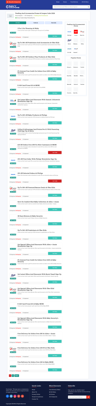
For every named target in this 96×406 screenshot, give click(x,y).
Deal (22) (53, 22)
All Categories (28, 15)
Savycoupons (19, 15)
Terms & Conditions (37, 396)
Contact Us (35, 399)
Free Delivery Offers (54, 389)
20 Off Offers (85, 2)
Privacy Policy (36, 394)
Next (16, 375)
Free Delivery (74, 2)
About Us (34, 392)
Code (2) (36, 22)
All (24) (18, 22)
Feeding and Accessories (41, 15)
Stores (65, 2)
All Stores (52, 394)
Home (57, 2)
